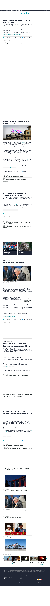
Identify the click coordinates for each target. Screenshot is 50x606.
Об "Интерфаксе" (8, 10)
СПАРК (4, 578)
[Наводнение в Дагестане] (34, 560)
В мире (4, 18)
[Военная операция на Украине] (16, 560)
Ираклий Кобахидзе (8, 34)
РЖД (14, 316)
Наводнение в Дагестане (32, 562)
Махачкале (14, 432)
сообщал (17, 204)
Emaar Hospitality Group (15, 34)
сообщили (10, 207)
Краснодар (5, 77)
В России (4, 56)
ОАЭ (4, 34)
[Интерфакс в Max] (22, 582)
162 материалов (32, 563)
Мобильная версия (3, 10)
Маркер (4, 580)
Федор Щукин (9, 436)
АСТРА (4, 581)
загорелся (29, 151)
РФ (12, 316)
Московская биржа (12, 167)
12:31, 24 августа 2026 (9, 341)
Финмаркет (22, 10)
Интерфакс (25, 13)
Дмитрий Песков (6, 366)
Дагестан (5, 436)
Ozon (4, 167)
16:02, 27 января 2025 (8, 18)
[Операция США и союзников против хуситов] (42, 560)
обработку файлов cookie (37, 572)
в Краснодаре (26, 159)
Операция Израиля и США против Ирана (7, 562)
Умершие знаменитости (25, 561)
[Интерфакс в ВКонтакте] (20, 582)
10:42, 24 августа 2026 (8, 260)
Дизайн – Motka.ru (39, 582)
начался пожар (10, 428)
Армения (5, 316)
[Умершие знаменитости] (25, 560)
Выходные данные (39, 581)
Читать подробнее (27, 300)
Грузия (20, 34)
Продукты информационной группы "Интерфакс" (15, 575)
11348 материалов (14, 563)
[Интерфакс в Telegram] (19, 582)
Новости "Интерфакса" (20, 578)
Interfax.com (12, 10)
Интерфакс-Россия (17, 10)
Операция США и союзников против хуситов (41, 562)
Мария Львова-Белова (10, 77)
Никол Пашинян (9, 316)
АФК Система (7, 167)
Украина (10, 366)
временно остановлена (18, 154)
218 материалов (40, 564)
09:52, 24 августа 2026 (20, 56)
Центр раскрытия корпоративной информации (23, 580)
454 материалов (23, 562)
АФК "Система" (23, 142)
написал (4, 424)
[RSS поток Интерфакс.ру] (21, 582)
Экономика (5, 119)
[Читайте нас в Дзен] (18, 582)
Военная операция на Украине (13, 56)
